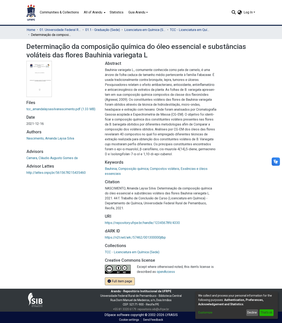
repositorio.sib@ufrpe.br (153, 309)
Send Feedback (153, 319)
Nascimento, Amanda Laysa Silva (50, 138)
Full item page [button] (121, 281)
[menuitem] (94, 12)
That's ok (266, 312)
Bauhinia (111, 169)
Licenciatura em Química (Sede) (145, 30)
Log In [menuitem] (248, 12)
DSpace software (117, 315)
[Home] (31, 12)
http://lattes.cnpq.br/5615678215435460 (56, 173)
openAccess (166, 272)
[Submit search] (233, 12)
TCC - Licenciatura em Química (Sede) (190, 30)
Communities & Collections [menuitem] (59, 12)
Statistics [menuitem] (116, 12)
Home (31, 30)
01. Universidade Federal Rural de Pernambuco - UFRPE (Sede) (60, 30)
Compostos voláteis (164, 169)
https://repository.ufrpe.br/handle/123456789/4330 (142, 223)
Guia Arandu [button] (136, 12)
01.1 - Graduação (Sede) (102, 30)
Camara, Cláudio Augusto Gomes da (52, 158)
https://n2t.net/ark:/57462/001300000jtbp (135, 237)
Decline (252, 312)
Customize (205, 312)
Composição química (133, 169)
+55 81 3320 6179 (124, 309)
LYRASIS (171, 315)
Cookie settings (129, 319)
